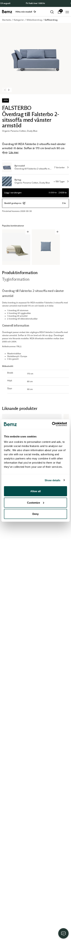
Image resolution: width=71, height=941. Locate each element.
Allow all (35, 491)
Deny (35, 513)
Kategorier (19, 20)
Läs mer (14, 152)
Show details (52, 480)
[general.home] (7, 11)
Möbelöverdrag (34, 20)
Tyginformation (15, 279)
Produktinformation (20, 272)
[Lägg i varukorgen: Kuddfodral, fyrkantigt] (57, 231)
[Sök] (52, 12)
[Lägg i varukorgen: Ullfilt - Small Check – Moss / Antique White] (27, 231)
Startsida (6, 20)
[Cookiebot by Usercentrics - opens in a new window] (52, 424)
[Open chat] (63, 933)
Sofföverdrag (50, 20)
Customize (33, 502)
